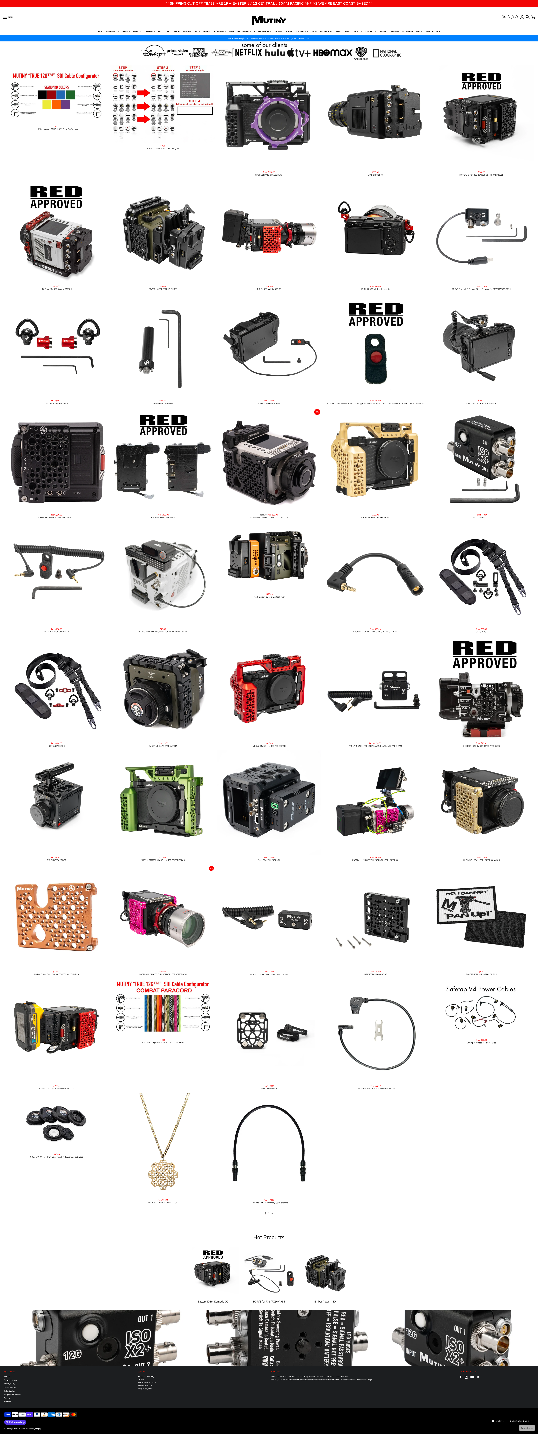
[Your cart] (533, 17)
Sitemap (7, 1401)
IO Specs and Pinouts (12, 1394)
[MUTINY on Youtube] (472, 1377)
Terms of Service (10, 1380)
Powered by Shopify (33, 1428)
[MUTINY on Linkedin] (478, 1377)
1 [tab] (267, 1359)
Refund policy (9, 1391)
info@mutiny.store (145, 1388)
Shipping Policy (10, 1387)
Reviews (7, 1376)
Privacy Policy (9, 1383)
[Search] (528, 17)
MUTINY (21, 1428)
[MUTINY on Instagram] (466, 1377)
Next (532, 1338)
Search (7, 1398)
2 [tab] (271, 1359)
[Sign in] (522, 17)
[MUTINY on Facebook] (460, 1377)
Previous (5, 1338)
